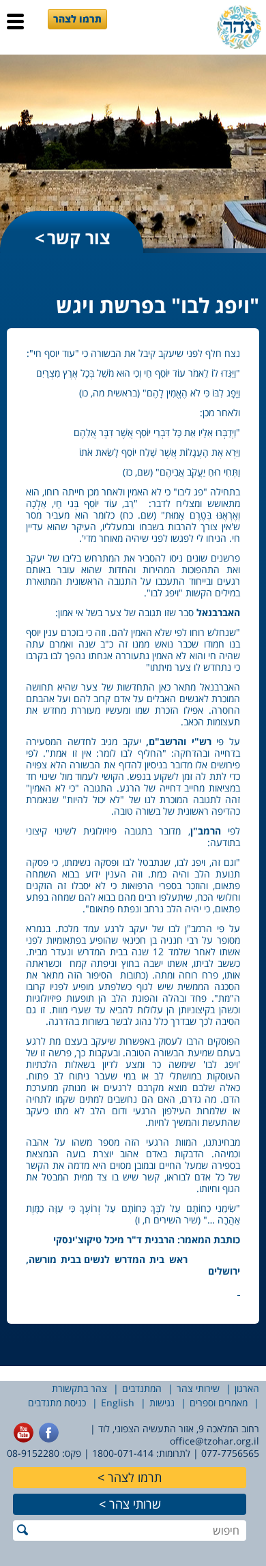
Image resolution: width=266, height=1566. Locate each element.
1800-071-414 (122, 1453)
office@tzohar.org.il (214, 1440)
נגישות (162, 1402)
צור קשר (78, 237)
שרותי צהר (135, 1504)
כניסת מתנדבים (57, 1402)
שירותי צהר (198, 1388)
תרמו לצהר (77, 18)
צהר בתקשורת (79, 1388)
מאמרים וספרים (219, 1402)
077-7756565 (230, 1453)
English (117, 1402)
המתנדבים (142, 1388)
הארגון (247, 1388)
